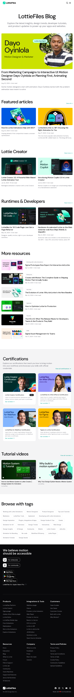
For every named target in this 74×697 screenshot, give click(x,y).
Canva (29, 608)
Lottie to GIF (31, 626)
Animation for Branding (10, 533)
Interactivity (45, 524)
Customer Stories (56, 611)
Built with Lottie (55, 614)
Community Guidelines (57, 663)
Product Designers (48, 511)
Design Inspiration (9, 520)
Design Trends (33, 524)
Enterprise (29, 274)
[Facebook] (56, 688)
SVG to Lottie (31, 623)
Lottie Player (52, 533)
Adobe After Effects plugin (11, 614)
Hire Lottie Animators (10, 629)
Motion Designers (32, 511)
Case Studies (54, 605)
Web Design (57, 524)
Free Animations (8, 623)
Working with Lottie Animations (34, 262)
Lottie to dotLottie (33, 629)
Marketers (6, 516)
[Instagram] (59, 688)
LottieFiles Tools (19, 516)
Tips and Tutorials (64, 511)
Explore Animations (9, 632)
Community (30, 529)
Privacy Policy (54, 648)
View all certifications (62, 368)
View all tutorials (65, 455)
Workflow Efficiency (37, 533)
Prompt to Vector (32, 617)
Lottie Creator (51, 529)
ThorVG (28, 315)
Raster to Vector (32, 620)
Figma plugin (7, 611)
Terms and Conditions (57, 654)
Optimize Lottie (32, 635)
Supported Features (9, 675)
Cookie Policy (54, 660)
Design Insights (8, 529)
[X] (63, 688)
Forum (5, 660)
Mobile (40, 529)
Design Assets (23, 537)
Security (53, 651)
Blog (4, 654)
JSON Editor (31, 632)
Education (6, 651)
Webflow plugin (32, 605)
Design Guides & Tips (47, 520)
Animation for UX (8, 524)
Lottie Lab (6, 666)
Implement (31, 516)
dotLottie (28, 289)
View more (67, 153)
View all (68, 103)
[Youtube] (66, 688)
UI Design (20, 529)
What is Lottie (7, 657)
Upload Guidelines (56, 666)
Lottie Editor (7, 617)
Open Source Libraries (34, 638)
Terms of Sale (54, 657)
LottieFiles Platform (9, 605)
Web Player (30, 614)
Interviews (21, 524)
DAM (27, 330)
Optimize (28, 303)
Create (61, 520)
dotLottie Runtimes (9, 678)
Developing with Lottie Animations (50, 516)
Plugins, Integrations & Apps (28, 520)
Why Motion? (54, 617)
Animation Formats (9, 537)
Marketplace (7, 626)
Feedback (30, 651)
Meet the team (31, 657)
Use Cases (53, 608)
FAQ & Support (8, 663)
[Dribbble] (70, 688)
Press (28, 654)
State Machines (8, 672)
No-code (24, 533)
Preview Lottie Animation (35, 611)
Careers (29, 660)
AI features (6, 681)
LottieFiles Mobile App (10, 620)
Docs (4, 648)
